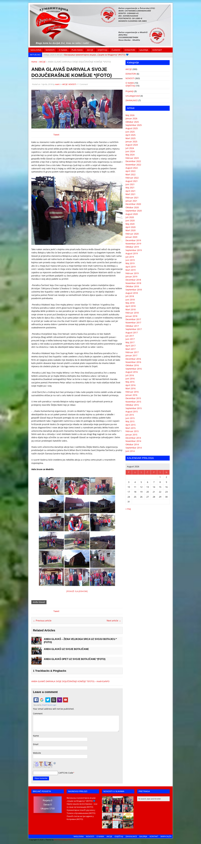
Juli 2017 (130, 335)
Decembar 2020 (133, 204)
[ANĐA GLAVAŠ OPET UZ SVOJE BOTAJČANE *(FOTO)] (36, 663)
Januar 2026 (131, 118)
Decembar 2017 (133, 319)
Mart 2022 (131, 174)
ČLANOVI (116, 50)
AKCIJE (90, 50)
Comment (38, 713)
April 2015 (131, 424)
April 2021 (131, 191)
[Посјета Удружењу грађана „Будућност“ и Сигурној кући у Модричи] (107, 818)
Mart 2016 (131, 388)
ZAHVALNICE (132, 100)
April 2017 (131, 345)
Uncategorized (133, 95)
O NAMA (63, 50)
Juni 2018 (130, 299)
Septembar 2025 (134, 125)
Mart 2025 (131, 138)
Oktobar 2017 (132, 326)
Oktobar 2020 (132, 207)
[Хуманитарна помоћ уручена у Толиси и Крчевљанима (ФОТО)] (128, 802)
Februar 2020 (132, 233)
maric (57, 84)
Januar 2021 (131, 200)
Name (36, 735)
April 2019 (131, 266)
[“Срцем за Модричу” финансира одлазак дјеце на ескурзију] (128, 818)
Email (35, 744)
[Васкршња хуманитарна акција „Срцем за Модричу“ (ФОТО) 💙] (107, 802)
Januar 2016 (131, 395)
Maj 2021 (130, 187)
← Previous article (42, 620)
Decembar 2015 (133, 398)
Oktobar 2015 (132, 404)
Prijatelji (130, 91)
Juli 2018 (130, 296)
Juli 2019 (130, 256)
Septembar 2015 (134, 408)
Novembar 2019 (133, 243)
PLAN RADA (77, 50)
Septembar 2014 (134, 447)
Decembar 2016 (133, 358)
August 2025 (132, 128)
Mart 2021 (131, 194)
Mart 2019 (131, 269)
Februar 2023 (132, 158)
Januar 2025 (131, 141)
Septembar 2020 (134, 210)
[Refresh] (54, 763)
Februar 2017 (132, 352)
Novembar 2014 (133, 441)
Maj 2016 (130, 381)
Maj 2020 (130, 223)
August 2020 (132, 214)
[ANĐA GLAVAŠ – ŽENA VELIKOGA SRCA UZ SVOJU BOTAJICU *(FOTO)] (36, 643)
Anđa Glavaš (39, 602)
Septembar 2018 (134, 289)
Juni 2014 (130, 451)
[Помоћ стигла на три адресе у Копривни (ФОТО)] (107, 810)
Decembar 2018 (133, 279)
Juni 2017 (130, 339)
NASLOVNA (35, 50)
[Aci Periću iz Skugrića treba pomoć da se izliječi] (118, 810)
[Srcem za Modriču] (100, 44)
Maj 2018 (130, 302)
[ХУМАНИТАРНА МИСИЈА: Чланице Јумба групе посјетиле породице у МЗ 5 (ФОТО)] (128, 810)
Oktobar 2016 (132, 365)
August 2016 (132, 372)
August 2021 (132, 181)
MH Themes (59, 839)
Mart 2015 (131, 428)
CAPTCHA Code (65, 772)
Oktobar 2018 (132, 286)
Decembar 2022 (133, 161)
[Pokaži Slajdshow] (77, 591)
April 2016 (131, 385)
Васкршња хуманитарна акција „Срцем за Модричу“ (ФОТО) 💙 (86, 54)
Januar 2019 (131, 276)
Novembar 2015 (133, 401)
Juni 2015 (130, 418)
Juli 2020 (130, 217)
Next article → (114, 620)
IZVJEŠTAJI (102, 50)
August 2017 (132, 332)
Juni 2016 (130, 378)
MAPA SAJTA (166, 836)
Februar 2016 (132, 391)
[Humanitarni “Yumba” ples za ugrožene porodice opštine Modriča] (128, 826)
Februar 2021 (132, 197)
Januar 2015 (131, 434)
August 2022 (132, 167)
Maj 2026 (130, 115)
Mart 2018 (131, 309)
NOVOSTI (50, 50)
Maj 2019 (130, 263)
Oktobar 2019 (132, 246)
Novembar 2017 (133, 322)
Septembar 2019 (134, 250)
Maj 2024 (130, 154)
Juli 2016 (130, 375)
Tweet (56, 134)
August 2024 (132, 144)
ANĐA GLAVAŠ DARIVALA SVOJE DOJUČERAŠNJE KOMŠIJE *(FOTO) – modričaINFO (70, 681)
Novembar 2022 (133, 164)
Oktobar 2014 (132, 444)
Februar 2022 (132, 177)
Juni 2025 (130, 131)
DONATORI (129, 50)
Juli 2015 (130, 414)
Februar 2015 (132, 431)
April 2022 (131, 171)
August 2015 (132, 411)
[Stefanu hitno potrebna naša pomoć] (118, 826)
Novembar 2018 (133, 283)
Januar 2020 (131, 237)
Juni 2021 (130, 184)
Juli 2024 (130, 148)
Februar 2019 (132, 273)
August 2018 (132, 293)
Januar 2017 (131, 355)
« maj (128, 508)
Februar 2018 (132, 312)
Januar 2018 (131, 316)
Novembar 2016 (133, 362)
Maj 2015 (130, 421)
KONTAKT (157, 50)
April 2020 (131, 227)
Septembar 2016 (134, 368)
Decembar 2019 (133, 240)
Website (37, 753)
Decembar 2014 (133, 437)
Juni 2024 (130, 151)
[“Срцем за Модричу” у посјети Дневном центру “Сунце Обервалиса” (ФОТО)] (118, 818)
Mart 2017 (131, 349)
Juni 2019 (130, 260)
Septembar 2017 (134, 329)
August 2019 (132, 253)
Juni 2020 (130, 220)
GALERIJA (143, 50)
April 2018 (131, 306)
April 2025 (131, 135)
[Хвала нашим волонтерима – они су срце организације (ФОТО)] (118, 802)
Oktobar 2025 (132, 121)
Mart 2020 (131, 230)
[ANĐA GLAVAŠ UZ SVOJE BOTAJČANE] (36, 653)
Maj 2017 (130, 342)
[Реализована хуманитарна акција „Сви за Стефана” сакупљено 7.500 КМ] (107, 826)
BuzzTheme (69, 839)
